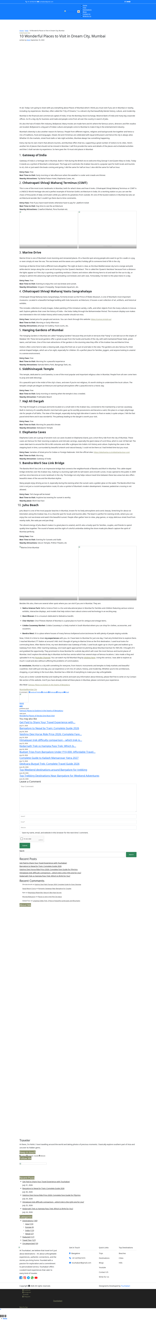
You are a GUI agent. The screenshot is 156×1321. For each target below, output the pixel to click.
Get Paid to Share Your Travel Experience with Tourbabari (43, 863)
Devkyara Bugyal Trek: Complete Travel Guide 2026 (49, 763)
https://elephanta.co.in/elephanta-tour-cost (112, 452)
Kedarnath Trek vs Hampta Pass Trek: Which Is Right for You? (45, 876)
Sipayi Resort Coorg (29, 889)
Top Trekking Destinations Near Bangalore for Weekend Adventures (59, 775)
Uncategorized (30, 1243)
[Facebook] (1, 1316)
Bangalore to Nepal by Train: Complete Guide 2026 (49, 728)
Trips (84, 8)
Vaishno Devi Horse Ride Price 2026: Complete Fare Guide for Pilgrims (49, 869)
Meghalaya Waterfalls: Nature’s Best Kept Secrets (45, 893)
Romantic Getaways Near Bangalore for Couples (54, 889)
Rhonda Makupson (28, 897)
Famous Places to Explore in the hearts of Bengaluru (49, 685)
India (26, 31)
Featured (28, 1237)
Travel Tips (29, 1240)
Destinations (87, 10)
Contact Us (86, 14)
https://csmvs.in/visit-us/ (101, 319)
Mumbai (23, 689)
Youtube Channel (42, 657)
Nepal (29, 1233)
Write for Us (87, 16)
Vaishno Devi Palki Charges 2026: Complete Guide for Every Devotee (58, 884)
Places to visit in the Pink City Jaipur (50, 897)
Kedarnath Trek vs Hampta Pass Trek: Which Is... (48, 746)
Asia (29, 1224)
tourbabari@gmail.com (46, 2)
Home (85, 5)
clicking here (89, 657)
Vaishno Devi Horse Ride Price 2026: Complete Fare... (51, 734)
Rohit (28, 40)
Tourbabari (125, 1286)
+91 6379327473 (32, 2)
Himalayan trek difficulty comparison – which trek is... (51, 740)
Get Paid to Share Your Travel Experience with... (47, 722)
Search (22, 851)
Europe (29, 1227)
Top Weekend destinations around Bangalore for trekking (53, 769)
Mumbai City (31, 689)
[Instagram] (3, 1316)
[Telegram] (5, 1316)
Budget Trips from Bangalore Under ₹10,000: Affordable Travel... (58, 752)
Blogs (85, 12)
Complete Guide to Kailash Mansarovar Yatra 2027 (49, 758)
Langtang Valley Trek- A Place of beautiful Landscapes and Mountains (56, 901)
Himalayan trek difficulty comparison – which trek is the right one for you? (50, 872)
